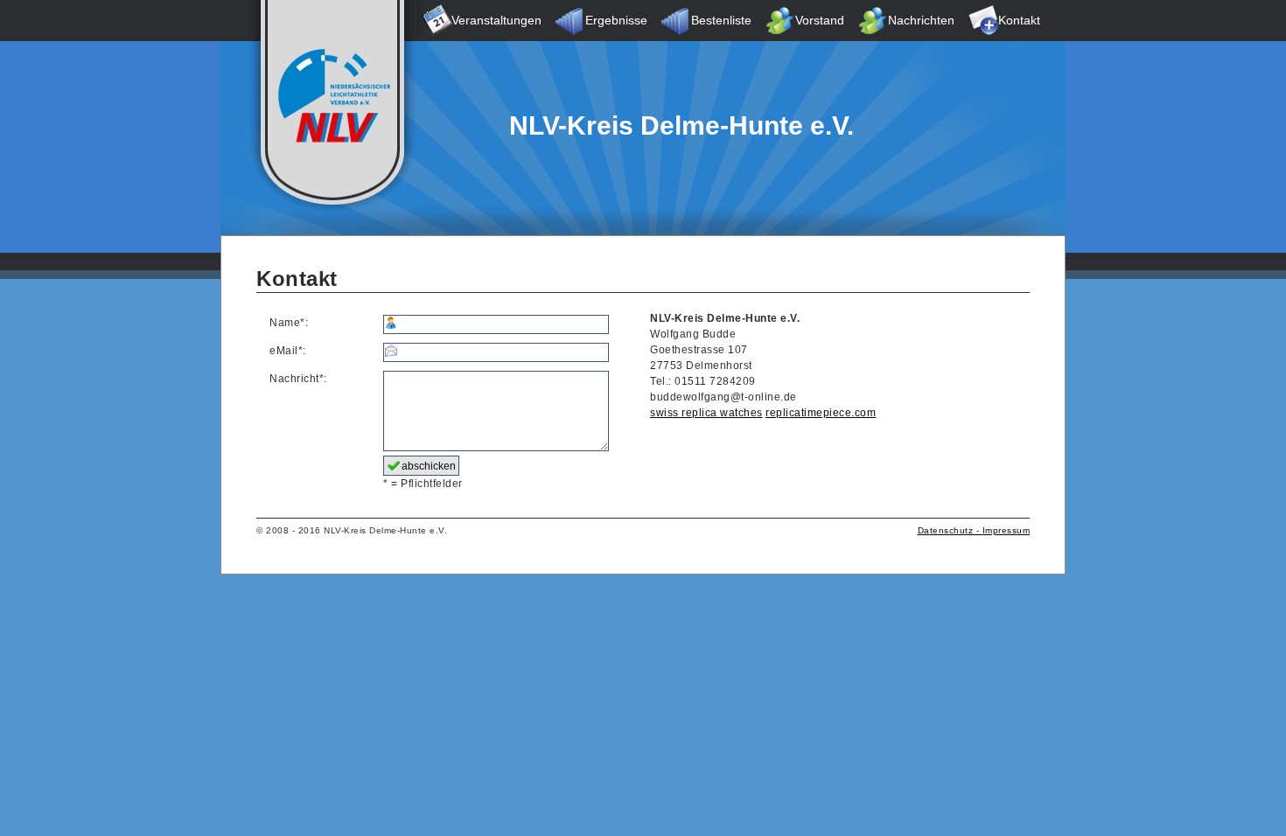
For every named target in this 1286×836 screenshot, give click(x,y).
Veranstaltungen (496, 20)
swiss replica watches (706, 413)
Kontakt (1019, 20)
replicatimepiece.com (820, 413)
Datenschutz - (950, 530)
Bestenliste (721, 20)
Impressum (1006, 530)
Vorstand (819, 20)
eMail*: (287, 351)
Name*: (288, 323)
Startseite (331, 20)
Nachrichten (921, 20)
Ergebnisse (616, 20)
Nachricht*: (298, 379)
